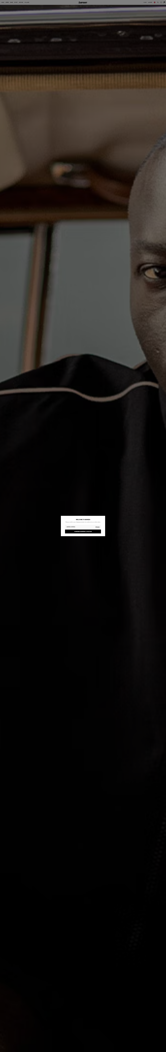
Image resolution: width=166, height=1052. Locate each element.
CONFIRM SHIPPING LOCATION (83, 531)
